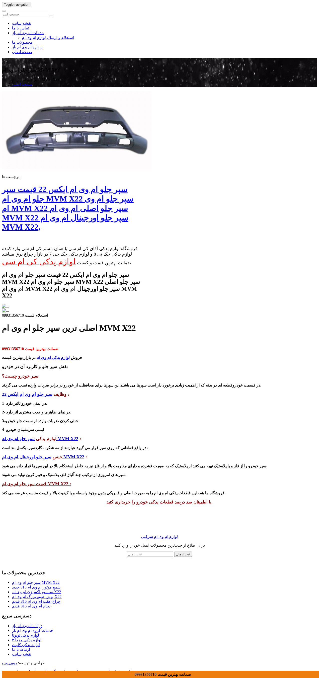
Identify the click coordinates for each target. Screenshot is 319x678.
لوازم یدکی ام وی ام (53, 357)
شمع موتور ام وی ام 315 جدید (36, 587)
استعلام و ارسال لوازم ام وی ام (48, 37)
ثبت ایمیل (183, 554)
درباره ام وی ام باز (27, 47)
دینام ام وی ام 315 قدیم (31, 606)
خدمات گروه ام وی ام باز (32, 630)
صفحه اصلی (22, 52)
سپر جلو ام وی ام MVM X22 (36, 582)
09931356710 (146, 674)
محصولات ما (22, 42)
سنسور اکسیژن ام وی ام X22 (36, 592)
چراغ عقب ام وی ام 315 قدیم (36, 601)
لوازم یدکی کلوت (26, 645)
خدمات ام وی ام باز (28, 33)
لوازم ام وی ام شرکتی (159, 536)
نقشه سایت (21, 23)
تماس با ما (20, 28)
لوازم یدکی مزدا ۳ (26, 640)
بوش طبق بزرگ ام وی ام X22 (37, 596)
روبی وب (9, 663)
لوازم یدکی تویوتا (25, 635)
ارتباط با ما (21, 649)
